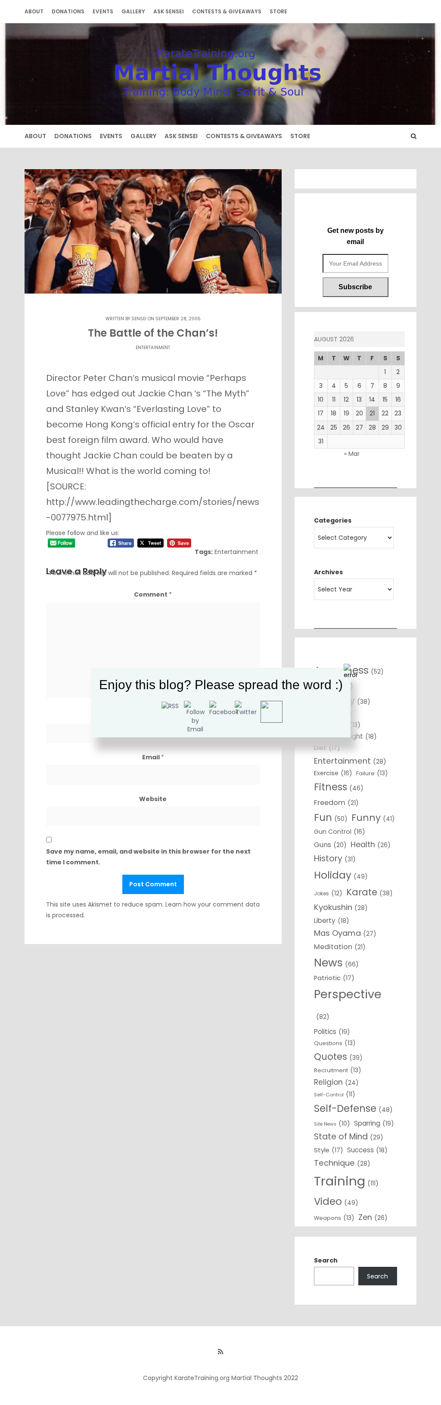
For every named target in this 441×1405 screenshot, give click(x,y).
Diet (327, 747)
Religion (336, 1082)
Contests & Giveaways (226, 11)
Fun (331, 817)
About (34, 11)
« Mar (352, 453)
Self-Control (334, 1094)
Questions (335, 1043)
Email (153, 757)
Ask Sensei (168, 11)
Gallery (133, 11)
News (336, 962)
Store (278, 11)
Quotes (338, 1056)
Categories (332, 520)
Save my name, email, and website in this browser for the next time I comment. (148, 857)
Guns (330, 845)
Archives (328, 572)
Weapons (334, 1217)
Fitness (338, 787)
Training (346, 1181)
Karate (369, 892)
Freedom (336, 803)
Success (367, 1149)
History (335, 858)
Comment (153, 594)
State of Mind (348, 1136)
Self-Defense (353, 1108)
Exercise (333, 773)
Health (371, 844)
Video (336, 1201)
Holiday (341, 875)
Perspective (348, 1003)
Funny (373, 817)
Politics (332, 1031)
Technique (342, 1162)
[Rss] (220, 1351)
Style (328, 1150)
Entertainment (153, 347)
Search (326, 1260)
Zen (373, 1217)
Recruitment (337, 1070)
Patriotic (334, 978)
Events (103, 11)
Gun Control (339, 831)
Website (153, 799)
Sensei (138, 319)
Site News (332, 1123)
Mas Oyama (345, 933)
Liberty (331, 920)
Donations (68, 11)
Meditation (340, 947)
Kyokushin (341, 907)
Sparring (374, 1123)
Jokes (328, 893)
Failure (372, 773)
